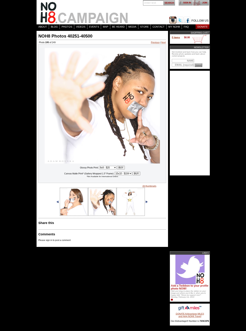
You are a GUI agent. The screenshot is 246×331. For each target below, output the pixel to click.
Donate (202, 26)
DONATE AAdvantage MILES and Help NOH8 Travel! (190, 315)
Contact (159, 26)
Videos (80, 26)
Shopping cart (200, 32)
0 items (176, 37)
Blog (54, 26)
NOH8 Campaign (84, 12)
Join (204, 2)
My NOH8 (174, 26)
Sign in (187, 2)
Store (144, 26)
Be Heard (118, 26)
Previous (155, 42)
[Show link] (189, 283)
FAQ (186, 26)
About (42, 26)
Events (94, 26)
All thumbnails (149, 186)
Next (163, 42)
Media (132, 26)
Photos (67, 26)
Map (105, 26)
